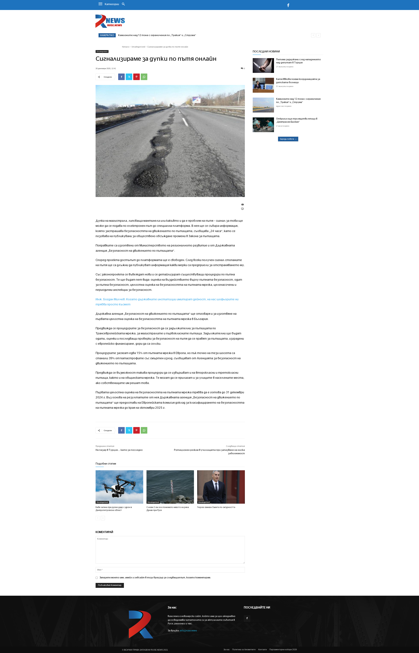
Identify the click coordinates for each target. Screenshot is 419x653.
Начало (125, 47)
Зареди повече (287, 139)
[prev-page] (98, 518)
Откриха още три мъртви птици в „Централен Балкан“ (153, 35)
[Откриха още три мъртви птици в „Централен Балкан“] (263, 124)
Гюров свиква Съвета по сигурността (216, 507)
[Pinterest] (136, 77)
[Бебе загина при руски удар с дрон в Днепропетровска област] (119, 487)
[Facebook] (288, 6)
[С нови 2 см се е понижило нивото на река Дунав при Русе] (170, 487)
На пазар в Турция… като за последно (119, 450)
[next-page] (103, 518)
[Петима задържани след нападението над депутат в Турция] (263, 65)
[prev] (313, 35)
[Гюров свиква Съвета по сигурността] (221, 487)
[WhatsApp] (144, 77)
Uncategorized (138, 47)
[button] (123, 4)
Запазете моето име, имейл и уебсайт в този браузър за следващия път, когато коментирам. (155, 578)
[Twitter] (129, 77)
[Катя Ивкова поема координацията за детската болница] (263, 85)
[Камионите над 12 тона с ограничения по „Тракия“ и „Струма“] (263, 105)
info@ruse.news (188, 631)
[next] (318, 35)
